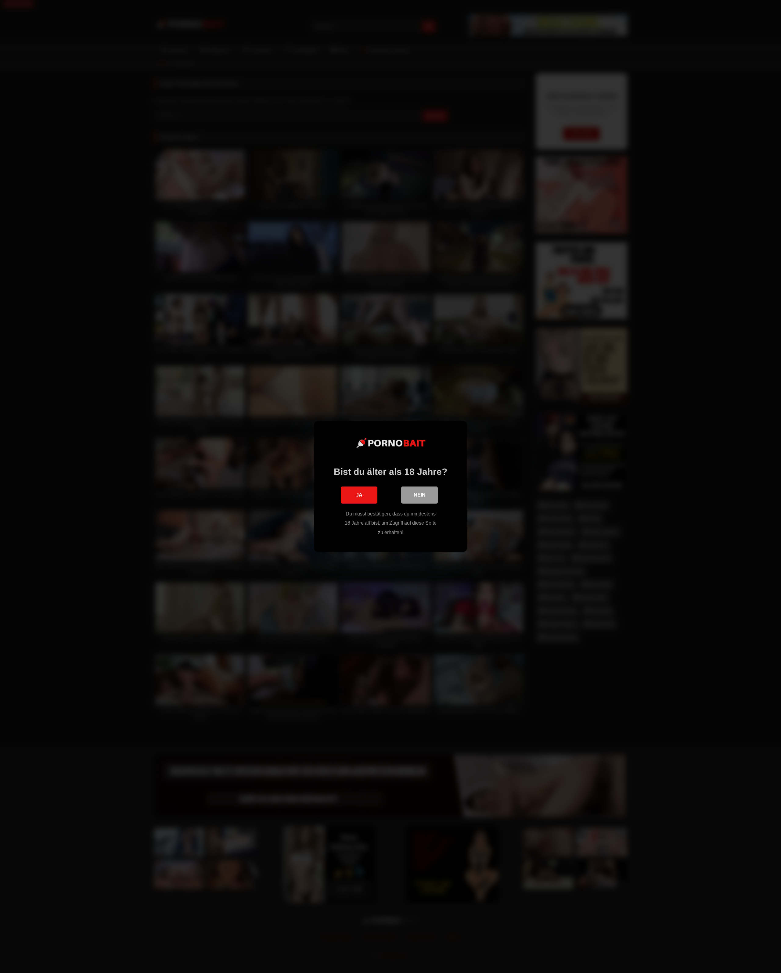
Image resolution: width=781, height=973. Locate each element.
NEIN (420, 494)
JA (359, 494)
